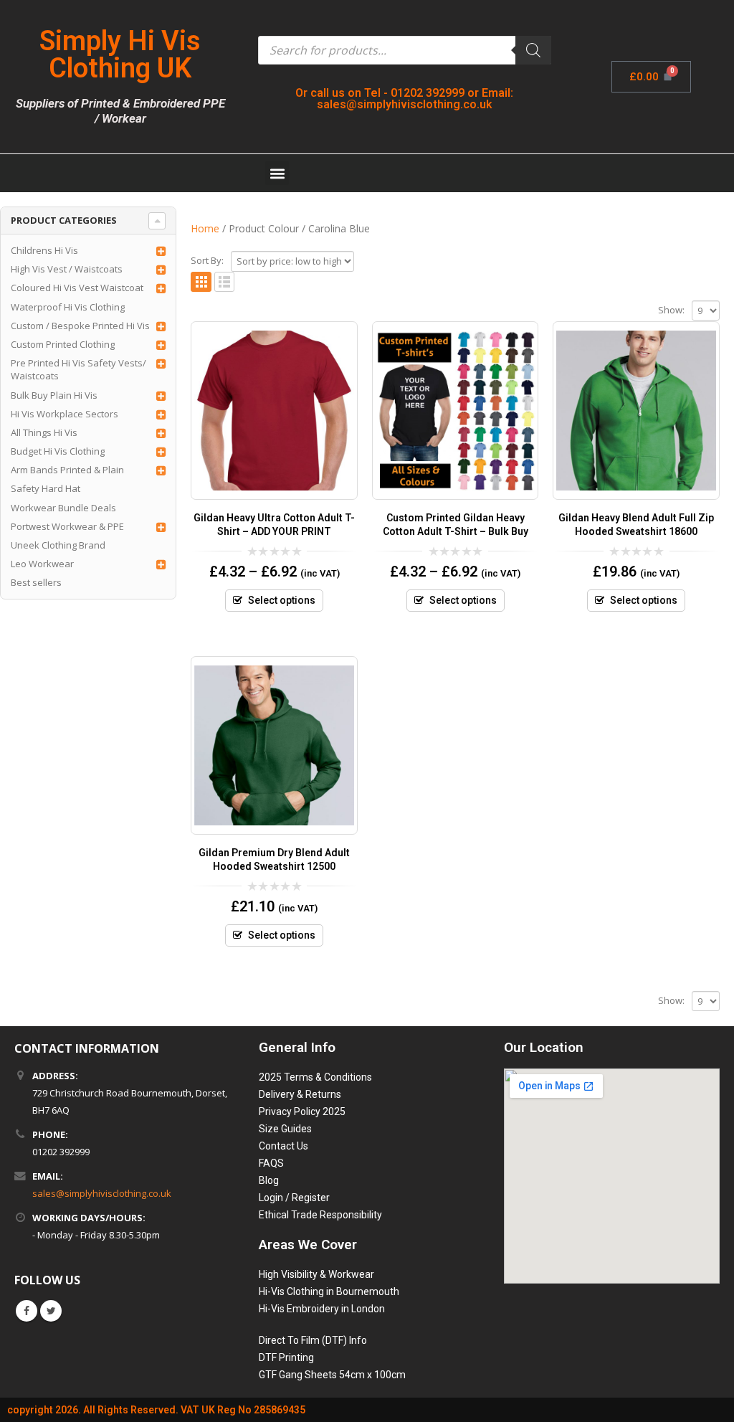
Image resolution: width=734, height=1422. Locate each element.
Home (205, 228)
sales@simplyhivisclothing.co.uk (101, 1193)
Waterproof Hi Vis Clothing (68, 306)
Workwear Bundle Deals (63, 507)
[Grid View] (201, 282)
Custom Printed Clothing (63, 344)
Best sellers (36, 582)
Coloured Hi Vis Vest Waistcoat (77, 287)
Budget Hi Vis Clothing (58, 451)
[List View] (224, 282)
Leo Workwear (42, 563)
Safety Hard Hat (45, 488)
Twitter (51, 1311)
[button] (277, 173)
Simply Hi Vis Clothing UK (120, 54)
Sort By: (207, 260)
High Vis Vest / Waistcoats (67, 268)
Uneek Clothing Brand (58, 545)
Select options (281, 600)
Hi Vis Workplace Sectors (64, 413)
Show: (671, 309)
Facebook (26, 1311)
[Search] (533, 50)
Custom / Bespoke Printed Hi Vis (80, 325)
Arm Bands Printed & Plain (67, 469)
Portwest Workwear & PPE (67, 526)
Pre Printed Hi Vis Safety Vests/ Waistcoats (78, 369)
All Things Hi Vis (44, 432)
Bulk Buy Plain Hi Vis (54, 395)
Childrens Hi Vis (44, 250)
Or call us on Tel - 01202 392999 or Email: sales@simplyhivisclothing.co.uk (404, 98)
